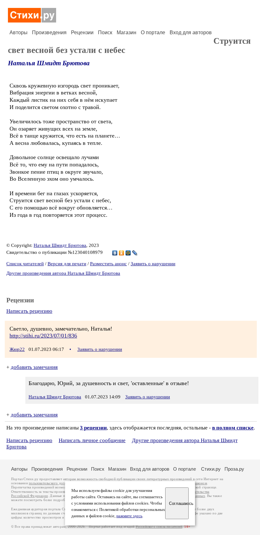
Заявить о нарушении (153, 263)
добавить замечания (34, 367)
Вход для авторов (191, 32)
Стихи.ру (211, 469)
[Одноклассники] (121, 253)
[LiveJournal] (135, 253)
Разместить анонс (108, 263)
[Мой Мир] (128, 253)
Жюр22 (17, 349)
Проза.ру (234, 469)
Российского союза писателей (159, 526)
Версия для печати (67, 263)
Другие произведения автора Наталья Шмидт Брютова (63, 273)
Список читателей (25, 263)
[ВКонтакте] (115, 253)
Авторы (19, 32)
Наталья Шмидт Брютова (49, 63)
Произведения (49, 32)
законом (200, 483)
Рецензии (82, 32)
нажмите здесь (129, 516)
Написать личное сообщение (92, 440)
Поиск (105, 32)
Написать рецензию (29, 311)
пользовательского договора (51, 483)
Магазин (126, 32)
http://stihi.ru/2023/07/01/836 (43, 335)
